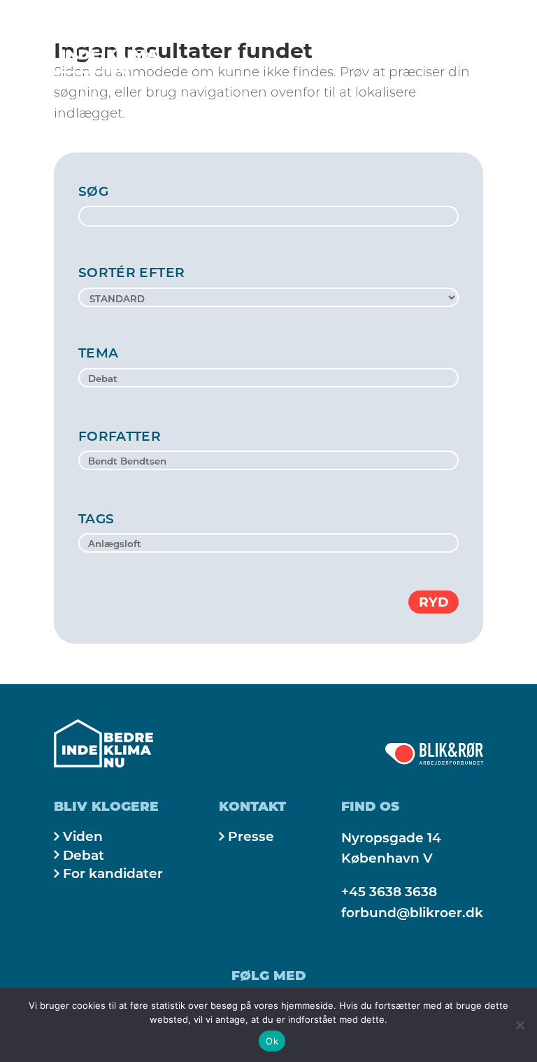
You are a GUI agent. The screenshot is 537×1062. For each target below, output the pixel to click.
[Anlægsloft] (268, 544)
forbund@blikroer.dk (412, 913)
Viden (83, 836)
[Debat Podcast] (268, 379)
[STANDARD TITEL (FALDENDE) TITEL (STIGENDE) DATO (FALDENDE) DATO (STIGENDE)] (268, 298)
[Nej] (520, 1025)
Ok (272, 1041)
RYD (433, 602)
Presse (251, 836)
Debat (83, 855)
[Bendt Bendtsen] (268, 461)
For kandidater (113, 873)
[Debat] (268, 379)
